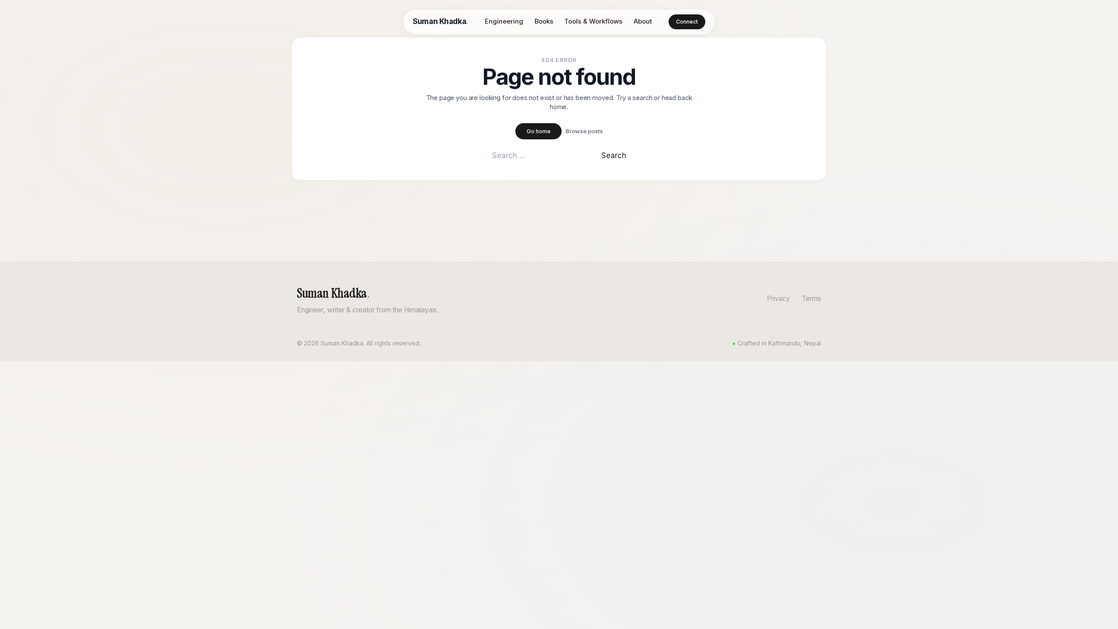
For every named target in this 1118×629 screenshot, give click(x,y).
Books (544, 21)
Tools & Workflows (593, 21)
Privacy (778, 298)
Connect (687, 21)
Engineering (504, 21)
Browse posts (584, 131)
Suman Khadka (440, 21)
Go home (539, 131)
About (643, 21)
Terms (811, 298)
